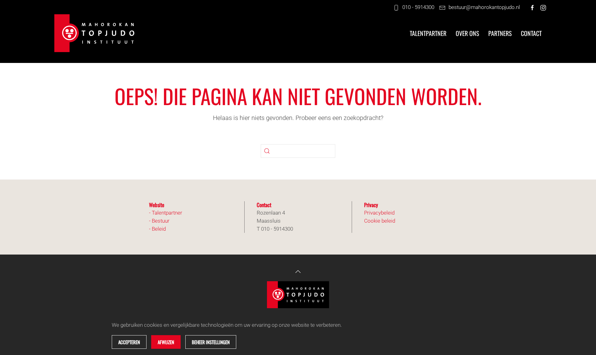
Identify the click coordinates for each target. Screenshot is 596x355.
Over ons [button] (467, 33)
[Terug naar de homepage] (98, 33)
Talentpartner (428, 33)
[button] (298, 271)
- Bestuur (159, 221)
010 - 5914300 (418, 7)
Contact (531, 33)
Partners (500, 33)
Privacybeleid (379, 213)
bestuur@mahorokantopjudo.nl (484, 7)
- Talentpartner (165, 213)
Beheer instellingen (211, 342)
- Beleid (157, 229)
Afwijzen (166, 342)
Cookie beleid (379, 221)
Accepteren (129, 342)
